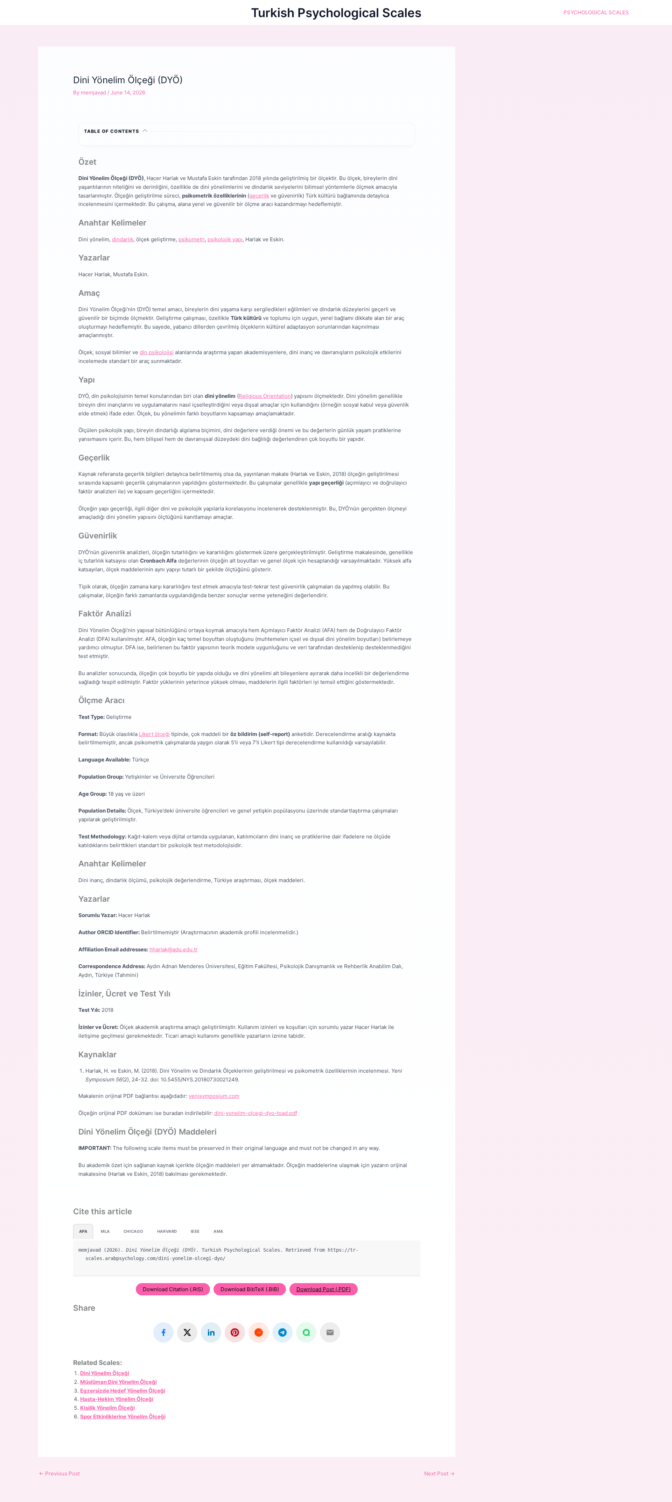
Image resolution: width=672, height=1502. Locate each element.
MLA (105, 1231)
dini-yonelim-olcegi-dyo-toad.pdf (255, 1113)
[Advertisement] (555, 95)
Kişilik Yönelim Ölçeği (107, 1407)
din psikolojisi (157, 352)
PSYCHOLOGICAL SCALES (596, 12)
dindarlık (122, 239)
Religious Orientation (265, 396)
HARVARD (167, 1231)
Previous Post (59, 1473)
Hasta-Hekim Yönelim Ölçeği (116, 1399)
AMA (218, 1231)
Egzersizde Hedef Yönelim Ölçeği (122, 1390)
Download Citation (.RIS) (173, 1289)
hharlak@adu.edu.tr (173, 949)
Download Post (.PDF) (323, 1289)
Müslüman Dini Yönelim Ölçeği (118, 1382)
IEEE (195, 1231)
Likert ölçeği (154, 734)
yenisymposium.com (214, 1096)
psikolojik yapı (225, 239)
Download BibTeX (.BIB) (249, 1289)
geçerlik (259, 195)
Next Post (439, 1473)
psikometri (191, 239)
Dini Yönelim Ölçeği (104, 1373)
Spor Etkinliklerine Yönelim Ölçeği (123, 1416)
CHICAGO (134, 1231)
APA (83, 1231)
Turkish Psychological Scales (336, 12)
